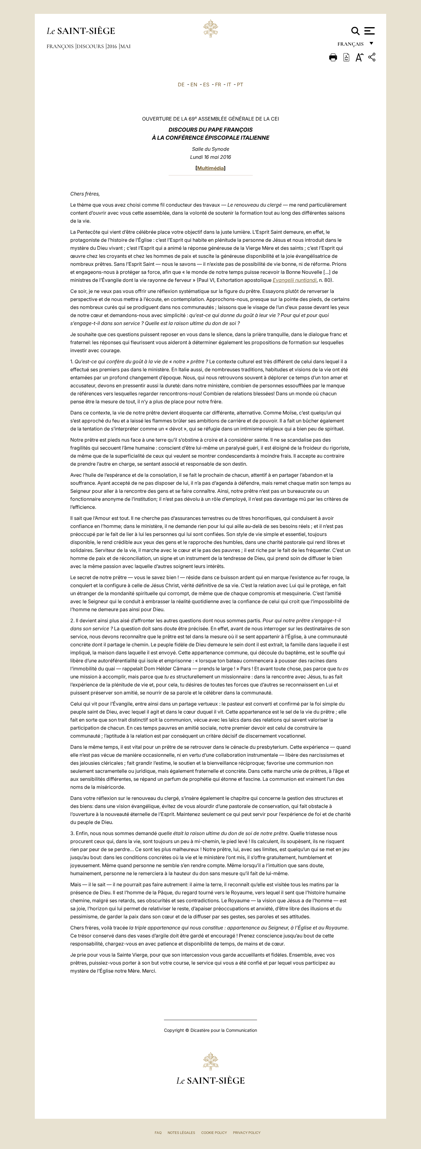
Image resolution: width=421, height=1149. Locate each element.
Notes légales (181, 1132)
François (61, 46)
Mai (125, 46)
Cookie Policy (214, 1132)
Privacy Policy (246, 1132)
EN (193, 84)
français (351, 45)
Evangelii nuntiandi (295, 280)
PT (240, 84)
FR (218, 84)
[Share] (372, 58)
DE (181, 84)
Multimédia (210, 168)
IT (229, 84)
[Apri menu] (369, 31)
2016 (112, 46)
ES (206, 84)
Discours (91, 46)
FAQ (158, 1132)
